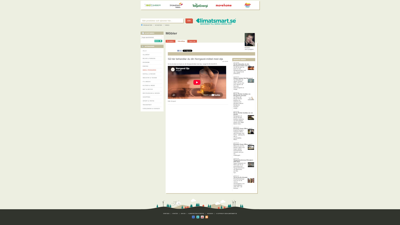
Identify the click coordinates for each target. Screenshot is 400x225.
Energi (145, 66)
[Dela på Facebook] (179, 51)
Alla (145, 51)
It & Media (147, 81)
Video (167, 25)
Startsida (166, 213)
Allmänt (146, 54)
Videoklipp (181, 41)
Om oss (183, 213)
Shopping (146, 97)
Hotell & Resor (149, 74)
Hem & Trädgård (149, 70)
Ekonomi (146, 62)
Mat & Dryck (148, 89)
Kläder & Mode (149, 85)
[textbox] (162, 20)
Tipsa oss (192, 41)
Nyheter (158, 25)
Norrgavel (173, 101)
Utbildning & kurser (151, 108)
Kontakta (210, 213)
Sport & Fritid (148, 101)
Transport (147, 105)
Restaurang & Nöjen (151, 93)
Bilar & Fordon (149, 58)
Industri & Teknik (150, 78)
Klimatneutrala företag (196, 213)
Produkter (148, 25)
